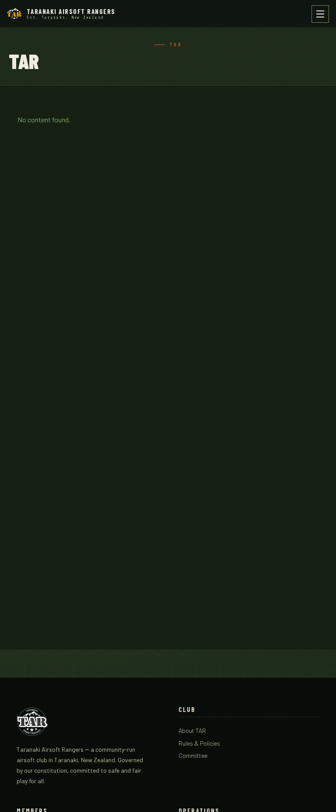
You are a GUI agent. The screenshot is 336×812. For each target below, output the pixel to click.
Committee (192, 755)
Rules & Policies (199, 743)
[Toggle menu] (320, 14)
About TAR (192, 730)
